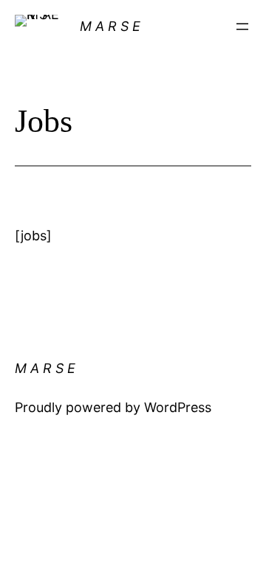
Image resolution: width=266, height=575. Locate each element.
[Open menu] (242, 26)
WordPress (177, 407)
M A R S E (110, 26)
